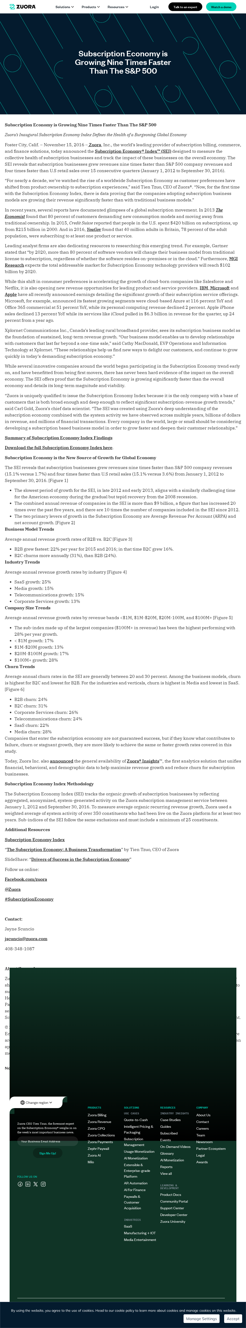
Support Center (172, 1207)
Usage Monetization (139, 1151)
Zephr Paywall (98, 1148)
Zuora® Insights (143, 761)
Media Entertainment (140, 1239)
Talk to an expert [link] (185, 6)
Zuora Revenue (99, 1121)
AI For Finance (135, 1189)
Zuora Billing (97, 1114)
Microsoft (219, 288)
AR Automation (136, 1182)
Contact (202, 1121)
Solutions (62, 6)
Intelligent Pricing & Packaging (138, 1129)
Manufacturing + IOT (140, 1232)
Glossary (167, 1153)
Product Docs (170, 1194)
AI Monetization (136, 1157)
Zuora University (172, 1221)
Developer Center (173, 1214)
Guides (165, 1126)
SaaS (128, 1225)
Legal (200, 1155)
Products (89, 6)
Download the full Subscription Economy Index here (58, 447)
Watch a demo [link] (221, 6)
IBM (204, 288)
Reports (166, 1166)
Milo (91, 1161)
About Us (203, 1114)
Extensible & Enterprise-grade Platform (137, 1170)
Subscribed (169, 1132)
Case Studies (170, 1119)
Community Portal (174, 1201)
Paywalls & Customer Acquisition (132, 1202)
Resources (116, 6)
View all (166, 1173)
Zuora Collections (101, 1134)
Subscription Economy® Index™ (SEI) (133, 151)
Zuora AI (94, 1155)
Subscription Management (134, 1141)
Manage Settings (201, 1318)
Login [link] (154, 6)
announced (61, 761)
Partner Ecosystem (211, 1148)
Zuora (94, 144)
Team (200, 1134)
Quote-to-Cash (136, 1119)
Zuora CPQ (96, 1128)
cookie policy (124, 1310)
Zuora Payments (100, 1141)
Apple (11, 294)
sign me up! (47, 1152)
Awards (202, 1161)
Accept (233, 1318)
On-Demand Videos (175, 1146)
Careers (202, 1128)
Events (165, 1139)
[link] (23, 6)
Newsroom (204, 1141)
